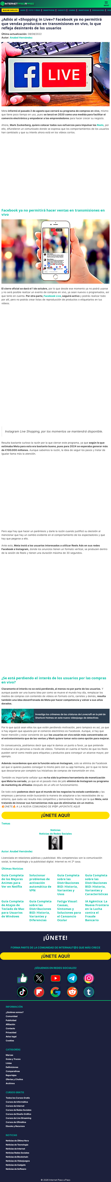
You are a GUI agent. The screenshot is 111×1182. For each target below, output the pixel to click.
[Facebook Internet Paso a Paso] (22, 978)
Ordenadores (98, 10)
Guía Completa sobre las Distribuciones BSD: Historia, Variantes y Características (96, 884)
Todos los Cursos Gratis (18, 1098)
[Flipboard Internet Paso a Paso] (39, 992)
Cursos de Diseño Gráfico (18, 1114)
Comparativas (13, 1071)
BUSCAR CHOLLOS (10, 10)
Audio (23, 10)
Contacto (10, 1028)
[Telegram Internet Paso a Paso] (72, 978)
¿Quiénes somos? (15, 1012)
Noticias (55, 830)
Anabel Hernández (21, 37)
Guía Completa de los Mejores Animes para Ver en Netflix (12, 880)
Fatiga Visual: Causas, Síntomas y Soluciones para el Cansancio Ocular (69, 910)
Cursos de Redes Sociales (18, 1110)
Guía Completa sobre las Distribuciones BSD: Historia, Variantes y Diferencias (40, 910)
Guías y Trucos (13, 1059)
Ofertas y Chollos (14, 1079)
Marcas (9, 1055)
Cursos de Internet (15, 1106)
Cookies (10, 1040)
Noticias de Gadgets (16, 1165)
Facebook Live (52, 296)
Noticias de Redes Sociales (55, 833)
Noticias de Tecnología (17, 1144)
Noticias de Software (16, 1169)
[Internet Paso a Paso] (18, 3)
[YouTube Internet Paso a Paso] (55, 978)
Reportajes (11, 1075)
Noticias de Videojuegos (18, 1161)
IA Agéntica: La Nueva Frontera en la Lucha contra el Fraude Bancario (97, 910)
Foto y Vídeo (34, 10)
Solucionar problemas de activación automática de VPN (40, 882)
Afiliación (10, 1024)
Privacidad (11, 1032)
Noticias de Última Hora (17, 1140)
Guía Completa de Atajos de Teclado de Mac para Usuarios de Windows (12, 908)
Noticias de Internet (15, 1148)
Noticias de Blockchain (17, 1157)
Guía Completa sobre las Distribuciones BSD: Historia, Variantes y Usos (68, 884)
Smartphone (49, 10)
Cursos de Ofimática (16, 1122)
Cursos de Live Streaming (18, 1118)
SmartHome (83, 10)
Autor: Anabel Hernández (17, 851)
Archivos (10, 1083)
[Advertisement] (55, 158)
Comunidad (11, 1016)
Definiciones (12, 1067)
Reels (100, 125)
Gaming (72, 10)
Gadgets (62, 10)
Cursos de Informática (17, 1102)
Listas (9, 1063)
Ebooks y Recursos (15, 1126)
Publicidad (11, 1020)
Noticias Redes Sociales (17, 1152)
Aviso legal (11, 1036)
